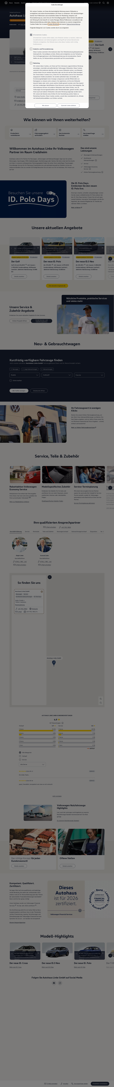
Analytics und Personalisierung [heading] (43, 49)
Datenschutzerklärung (73, 24)
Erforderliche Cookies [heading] (40, 35)
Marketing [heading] (36, 63)
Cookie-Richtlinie (53, 24)
